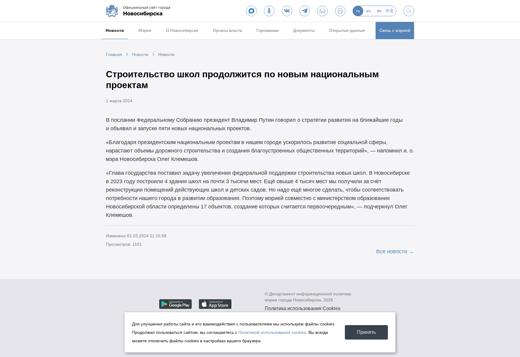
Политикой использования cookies (272, 332)
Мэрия (144, 30)
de (379, 10)
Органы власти (227, 30)
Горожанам (267, 30)
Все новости (391, 251)
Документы (304, 30)
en (368, 10)
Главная (114, 54)
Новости (115, 30)
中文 (389, 10)
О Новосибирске (182, 30)
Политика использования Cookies (302, 308)
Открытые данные (347, 30)
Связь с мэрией (394, 30)
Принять (366, 332)
